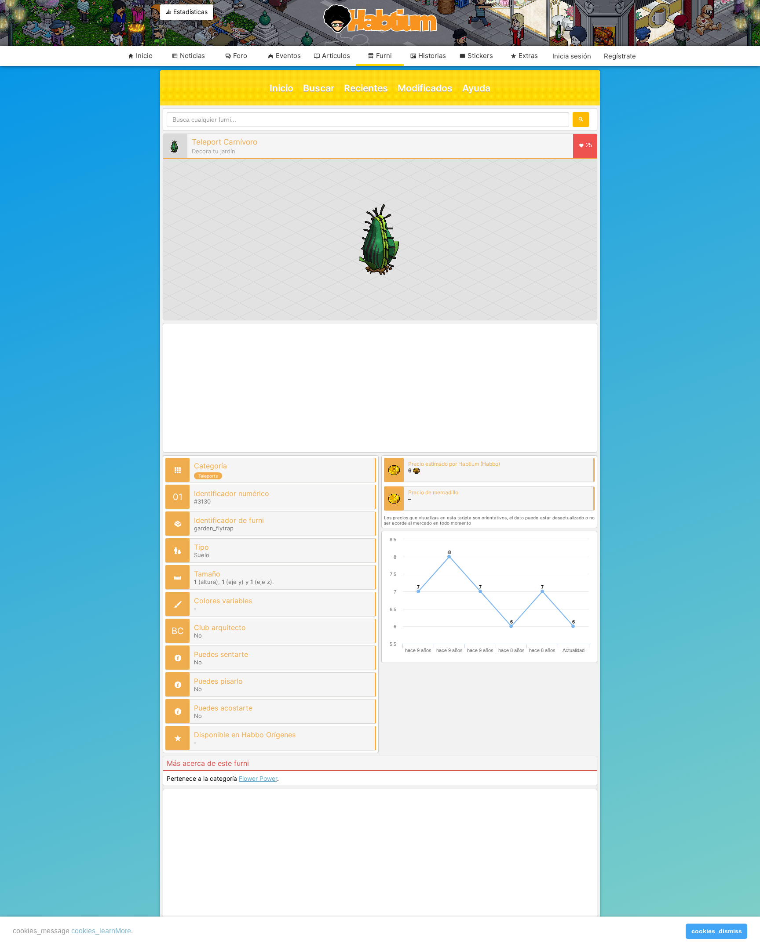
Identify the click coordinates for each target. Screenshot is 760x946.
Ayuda (476, 88)
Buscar (318, 88)
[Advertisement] (380, 388)
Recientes (366, 88)
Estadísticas (190, 11)
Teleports (208, 475)
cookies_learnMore (101, 931)
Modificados (425, 88)
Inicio (281, 88)
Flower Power (258, 778)
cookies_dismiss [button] (716, 931)
